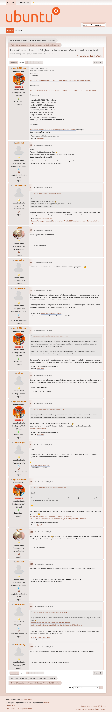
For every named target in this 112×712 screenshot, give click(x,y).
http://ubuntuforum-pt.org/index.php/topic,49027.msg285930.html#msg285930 (60, 80)
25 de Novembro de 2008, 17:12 (43, 145)
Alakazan (19, 142)
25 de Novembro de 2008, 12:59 (39, 68)
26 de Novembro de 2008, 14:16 (44, 532)
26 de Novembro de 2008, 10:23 (43, 290)
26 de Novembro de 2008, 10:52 (43, 330)
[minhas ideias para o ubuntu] (19, 252)
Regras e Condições (88, 709)
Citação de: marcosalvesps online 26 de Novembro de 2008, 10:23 (50, 336)
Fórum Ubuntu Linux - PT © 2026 (93, 706)
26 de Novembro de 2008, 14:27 (44, 606)
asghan (19, 373)
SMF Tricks (28, 699)
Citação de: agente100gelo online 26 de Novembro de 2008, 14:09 (51, 612)
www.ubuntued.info (45, 219)
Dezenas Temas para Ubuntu (41, 221)
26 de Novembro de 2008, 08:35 (43, 262)
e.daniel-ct (19, 260)
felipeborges (19, 442)
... (35, 62)
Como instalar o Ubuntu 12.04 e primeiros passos (69, 221)
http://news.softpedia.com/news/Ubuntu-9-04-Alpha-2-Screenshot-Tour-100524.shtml (63, 90)
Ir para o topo (14, 673)
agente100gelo (19, 68)
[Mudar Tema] (33, 2)
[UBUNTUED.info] (19, 212)
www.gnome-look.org (38, 428)
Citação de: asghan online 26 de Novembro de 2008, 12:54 (48, 409)
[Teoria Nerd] (19, 317)
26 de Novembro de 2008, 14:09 (44, 482)
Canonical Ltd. (11, 705)
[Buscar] (91, 25)
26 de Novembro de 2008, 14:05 (43, 444)
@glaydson (40, 138)
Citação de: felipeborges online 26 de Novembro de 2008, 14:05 (50, 487)
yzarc (19, 227)
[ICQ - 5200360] (18, 98)
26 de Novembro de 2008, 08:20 (43, 230)
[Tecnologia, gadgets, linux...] (19, 172)
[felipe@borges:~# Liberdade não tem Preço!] (19, 469)
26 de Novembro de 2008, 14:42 (44, 647)
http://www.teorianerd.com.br (51, 313)
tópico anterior (83, 56)
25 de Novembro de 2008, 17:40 (43, 187)
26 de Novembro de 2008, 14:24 (44, 564)
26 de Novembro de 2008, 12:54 (43, 375)
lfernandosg (19, 644)
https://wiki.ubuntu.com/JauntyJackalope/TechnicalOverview (53, 129)
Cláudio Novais (20, 185)
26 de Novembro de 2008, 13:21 (43, 403)
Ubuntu (46, 703)
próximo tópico (96, 56)
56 (38, 62)
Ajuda (78, 709)
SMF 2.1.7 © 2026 (12, 708)
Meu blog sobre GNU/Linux (40, 465)
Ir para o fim (13, 62)
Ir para (71, 688)
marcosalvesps (19, 288)
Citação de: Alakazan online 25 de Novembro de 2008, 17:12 (49, 193)
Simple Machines (26, 708)
